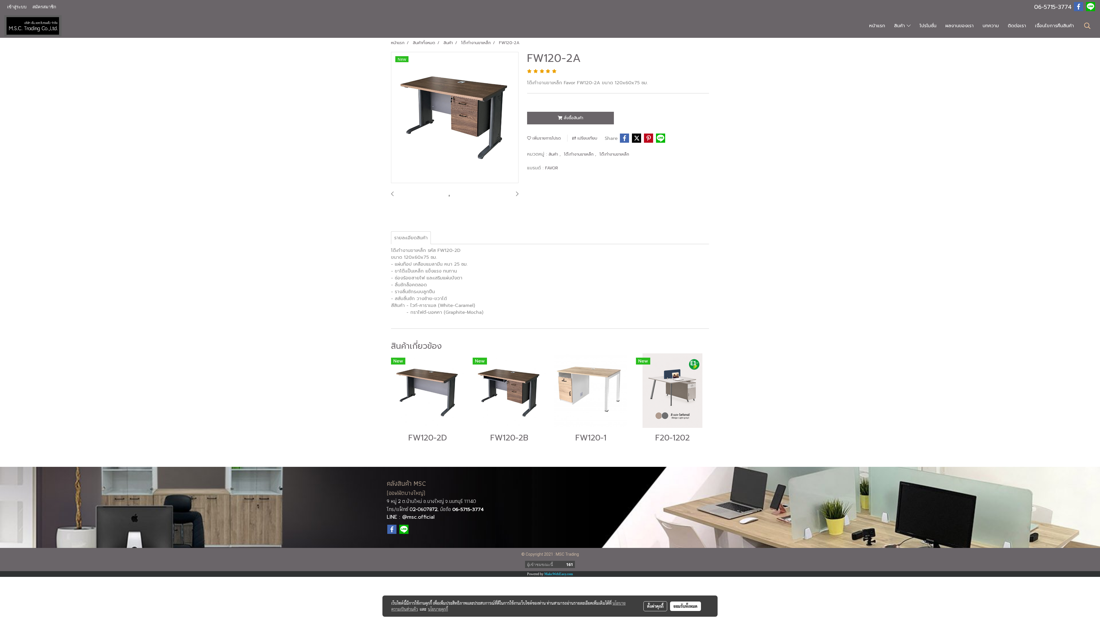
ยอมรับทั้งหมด (685, 606)
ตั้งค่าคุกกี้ (655, 606)
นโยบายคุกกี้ (438, 609)
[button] (1087, 25)
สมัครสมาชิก (44, 6)
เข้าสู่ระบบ (17, 6)
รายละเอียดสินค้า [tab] (411, 237)
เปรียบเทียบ (586, 138)
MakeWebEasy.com (558, 574)
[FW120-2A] (454, 117)
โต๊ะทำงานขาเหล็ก (579, 154)
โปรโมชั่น (928, 25)
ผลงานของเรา (959, 25)
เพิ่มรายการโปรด (546, 138)
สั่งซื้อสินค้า (572, 118)
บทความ (991, 25)
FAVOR (551, 168)
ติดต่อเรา (1017, 25)
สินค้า (900, 25)
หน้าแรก (877, 25)
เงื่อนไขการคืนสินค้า (1054, 25)
